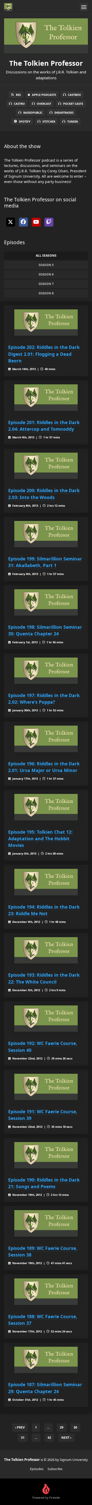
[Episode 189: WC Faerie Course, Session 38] (46, 1223)
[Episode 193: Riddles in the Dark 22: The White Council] (46, 950)
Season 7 (46, 284)
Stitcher (48, 121)
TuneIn (72, 121)
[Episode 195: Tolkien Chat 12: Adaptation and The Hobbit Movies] (46, 807)
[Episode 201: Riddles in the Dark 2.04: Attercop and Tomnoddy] (46, 397)
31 (23, 1437)
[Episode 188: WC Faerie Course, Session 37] (46, 1291)
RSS (18, 95)
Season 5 (46, 265)
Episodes (36, 1469)
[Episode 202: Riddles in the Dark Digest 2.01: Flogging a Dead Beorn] (46, 322)
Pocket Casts (73, 104)
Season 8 (46, 293)
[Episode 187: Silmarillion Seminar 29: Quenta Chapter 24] (46, 1360)
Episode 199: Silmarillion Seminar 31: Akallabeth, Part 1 (45, 562)
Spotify (24, 121)
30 (75, 1427)
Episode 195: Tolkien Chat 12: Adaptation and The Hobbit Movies (40, 838)
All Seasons (46, 255)
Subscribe (55, 1469)
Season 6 (46, 274)
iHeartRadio (64, 112)
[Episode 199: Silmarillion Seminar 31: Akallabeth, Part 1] (46, 534)
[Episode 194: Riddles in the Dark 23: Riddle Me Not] (46, 882)
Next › (66, 1437)
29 (61, 1427)
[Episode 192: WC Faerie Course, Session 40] (46, 1018)
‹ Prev (20, 1427)
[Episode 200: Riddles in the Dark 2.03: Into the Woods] (46, 466)
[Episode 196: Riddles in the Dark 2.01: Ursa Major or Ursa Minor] (46, 739)
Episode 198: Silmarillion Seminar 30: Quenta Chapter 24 (45, 630)
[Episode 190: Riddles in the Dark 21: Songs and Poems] (46, 1155)
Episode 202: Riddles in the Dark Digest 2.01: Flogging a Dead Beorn (44, 354)
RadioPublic (32, 112)
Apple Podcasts (44, 95)
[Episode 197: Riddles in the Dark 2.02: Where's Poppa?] (46, 671)
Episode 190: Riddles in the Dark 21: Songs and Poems (44, 1183)
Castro (19, 104)
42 (49, 1437)
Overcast (44, 104)
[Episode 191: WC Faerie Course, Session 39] (46, 1087)
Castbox (74, 95)
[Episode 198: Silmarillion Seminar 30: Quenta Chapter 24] (46, 602)
